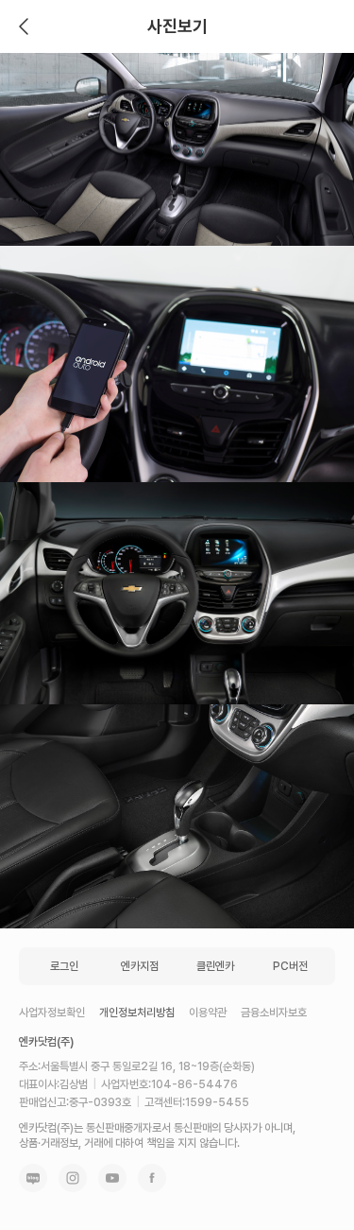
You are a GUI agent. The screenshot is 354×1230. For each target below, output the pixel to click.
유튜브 (112, 1178)
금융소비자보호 (274, 1012)
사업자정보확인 (52, 1012)
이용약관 (208, 1012)
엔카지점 (140, 966)
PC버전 (290, 966)
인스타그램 (73, 1178)
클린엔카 (215, 966)
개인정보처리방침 (137, 1012)
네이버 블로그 (33, 1178)
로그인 (64, 966)
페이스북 (152, 1178)
